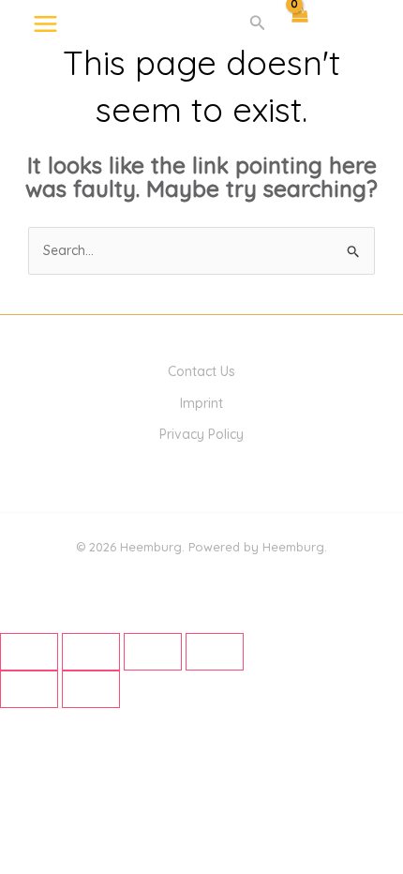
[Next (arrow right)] (91, 689)
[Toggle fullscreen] (91, 652)
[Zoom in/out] (29, 652)
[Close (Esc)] (215, 652)
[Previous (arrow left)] (29, 689)
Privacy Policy (201, 434)
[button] (257, 23)
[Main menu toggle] (45, 24)
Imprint (201, 403)
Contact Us (201, 371)
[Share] (153, 652)
